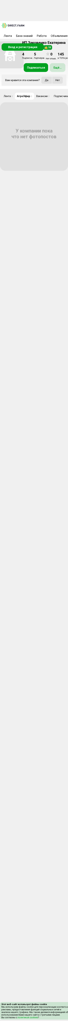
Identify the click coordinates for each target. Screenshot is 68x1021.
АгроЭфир (24, 96)
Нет (57, 80)
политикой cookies (27, 1017)
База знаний (24, 36)
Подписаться (36, 67)
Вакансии (43, 96)
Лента (8, 36)
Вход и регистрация (22, 47)
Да (46, 80)
